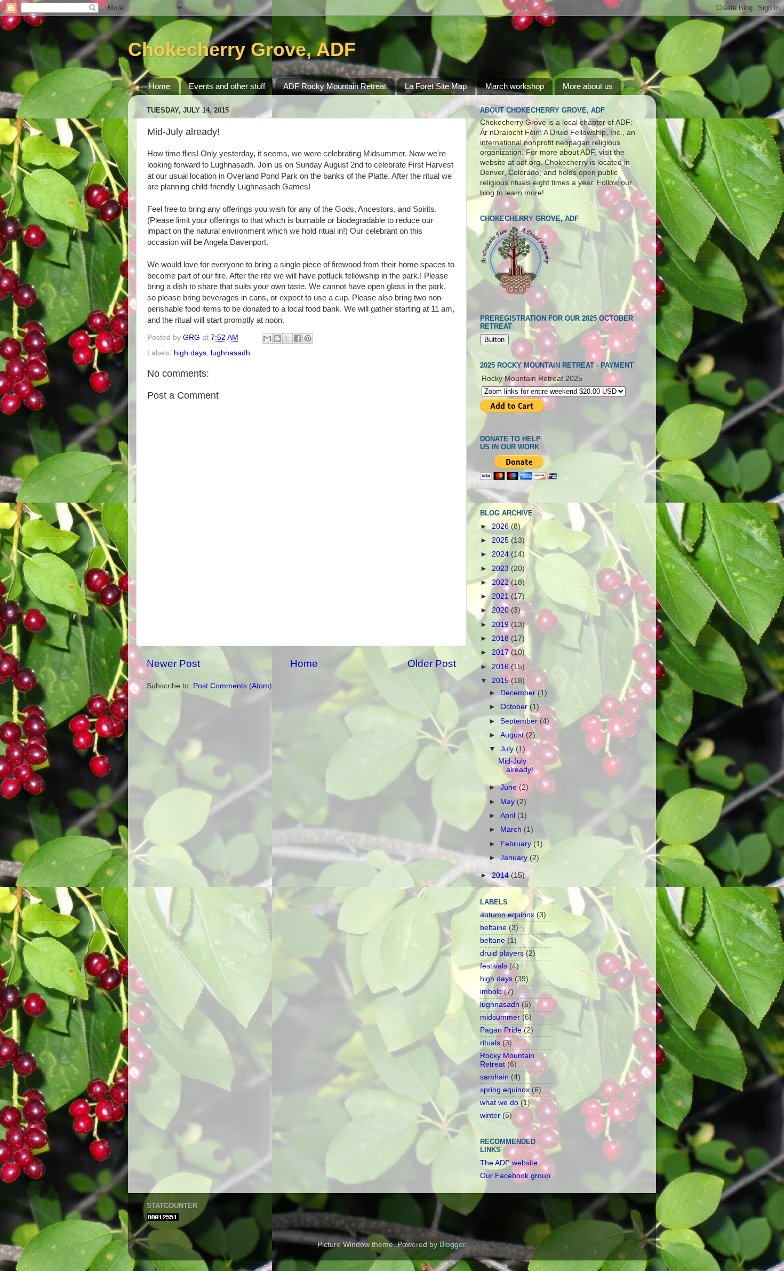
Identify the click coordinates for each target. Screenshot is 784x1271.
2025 (501, 540)
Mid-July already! (515, 765)
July (508, 749)
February (516, 844)
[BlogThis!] (277, 338)
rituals (490, 1043)
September (520, 721)
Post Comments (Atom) (232, 686)
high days (190, 353)
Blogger (452, 1245)
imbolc (491, 992)
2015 (501, 681)
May (508, 802)
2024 (501, 554)
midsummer (500, 1017)
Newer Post (173, 663)
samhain (494, 1077)
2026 (501, 526)
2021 (501, 596)
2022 (501, 582)
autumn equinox (507, 915)
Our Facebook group (515, 1176)
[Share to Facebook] (297, 338)
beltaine (493, 928)
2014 (501, 875)
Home (159, 86)
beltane (492, 940)
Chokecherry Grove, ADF (242, 49)
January (515, 858)
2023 (501, 569)
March (512, 829)
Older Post (431, 663)
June (509, 787)
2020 (501, 610)
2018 (501, 638)
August (513, 735)
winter (490, 1115)
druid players (502, 953)
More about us (588, 86)
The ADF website (509, 1163)
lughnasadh (230, 353)
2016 (501, 667)
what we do (499, 1103)
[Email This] (267, 338)
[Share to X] (287, 338)
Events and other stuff (227, 86)
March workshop (514, 86)
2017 (501, 652)
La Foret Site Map (436, 86)
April (508, 816)
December (519, 693)
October (515, 707)
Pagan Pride (501, 1030)
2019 (501, 625)
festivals (493, 966)
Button (494, 340)
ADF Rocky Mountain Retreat (334, 86)
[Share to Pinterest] (307, 338)
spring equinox (505, 1090)
